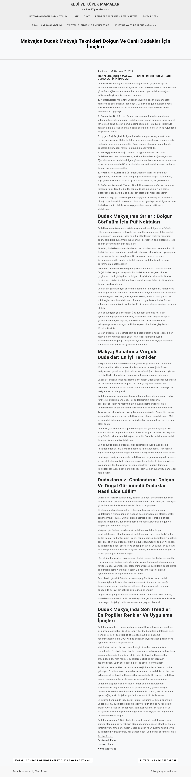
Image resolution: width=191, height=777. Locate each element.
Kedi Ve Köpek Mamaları (96, 4)
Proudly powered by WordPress (30, 771)
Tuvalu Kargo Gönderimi (47, 25)
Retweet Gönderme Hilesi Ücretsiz (116, 16)
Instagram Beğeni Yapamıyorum (48, 16)
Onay (87, 16)
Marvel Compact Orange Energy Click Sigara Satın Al (52, 760)
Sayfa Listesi (151, 16)
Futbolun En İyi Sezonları (158, 760)
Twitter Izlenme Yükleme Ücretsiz (88, 25)
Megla (156, 771)
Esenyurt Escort (106, 744)
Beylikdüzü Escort (108, 740)
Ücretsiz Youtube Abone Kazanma (135, 25)
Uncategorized (108, 748)
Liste (76, 16)
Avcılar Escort (105, 736)
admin (103, 71)
